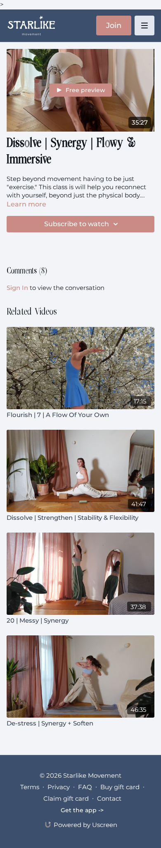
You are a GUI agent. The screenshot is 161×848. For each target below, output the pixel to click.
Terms (29, 787)
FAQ (85, 787)
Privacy (58, 787)
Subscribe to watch (76, 224)
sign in (17, 288)
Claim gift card (66, 798)
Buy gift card (120, 787)
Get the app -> (82, 810)
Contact (109, 798)
